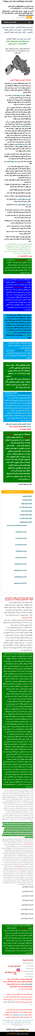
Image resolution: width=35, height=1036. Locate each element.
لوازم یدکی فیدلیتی (26, 514)
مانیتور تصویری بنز (25, 429)
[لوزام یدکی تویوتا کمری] (29, 531)
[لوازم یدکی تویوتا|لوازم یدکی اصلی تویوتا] (29, 525)
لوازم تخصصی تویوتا (17, 1034)
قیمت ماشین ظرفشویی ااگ (21, 376)
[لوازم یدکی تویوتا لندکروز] (29, 564)
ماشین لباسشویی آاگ (24, 393)
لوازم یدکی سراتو (26, 511)
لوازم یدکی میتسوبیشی (20, 1015)
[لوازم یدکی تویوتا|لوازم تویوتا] (17, 1)
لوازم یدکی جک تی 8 (25, 507)
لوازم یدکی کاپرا (19, 350)
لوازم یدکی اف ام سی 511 (27, 971)
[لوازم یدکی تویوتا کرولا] (29, 551)
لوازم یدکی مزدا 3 (21, 282)
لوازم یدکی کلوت (29, 974)
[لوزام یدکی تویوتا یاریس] (29, 544)
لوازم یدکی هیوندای (26, 522)
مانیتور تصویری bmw (15, 426)
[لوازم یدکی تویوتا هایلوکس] (29, 570)
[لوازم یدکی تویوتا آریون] (29, 557)
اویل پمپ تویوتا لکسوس (18, 95)
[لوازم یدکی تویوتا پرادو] (29, 538)
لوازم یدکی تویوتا (28, 244)
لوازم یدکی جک (21, 260)
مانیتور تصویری (27, 496)
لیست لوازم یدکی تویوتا (28, 963)
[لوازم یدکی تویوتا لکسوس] (29, 576)
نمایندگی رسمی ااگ (29, 976)
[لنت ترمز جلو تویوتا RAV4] (29, 583)
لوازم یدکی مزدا (27, 500)
